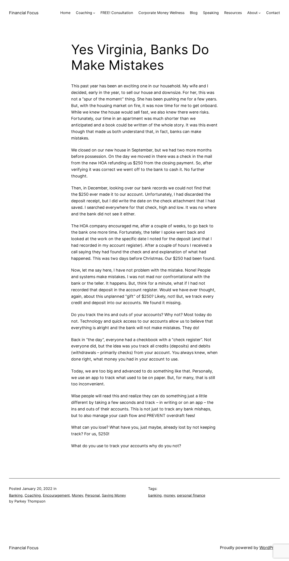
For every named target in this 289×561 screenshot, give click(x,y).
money (169, 495)
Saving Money (114, 495)
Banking (16, 495)
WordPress (269, 547)
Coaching (33, 495)
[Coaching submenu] (94, 13)
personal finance (191, 495)
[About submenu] (260, 13)
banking (155, 495)
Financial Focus (23, 12)
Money (77, 495)
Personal (92, 495)
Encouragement (56, 495)
